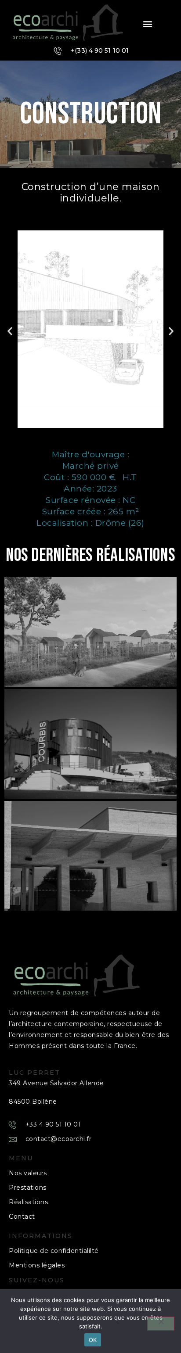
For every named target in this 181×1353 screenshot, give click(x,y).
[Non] (160, 1324)
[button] (147, 24)
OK (93, 1339)
